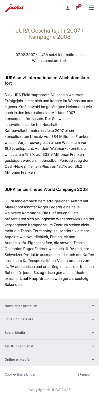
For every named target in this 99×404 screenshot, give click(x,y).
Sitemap (83, 374)
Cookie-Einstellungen (20, 374)
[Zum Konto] (67, 8)
